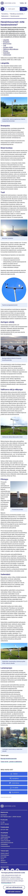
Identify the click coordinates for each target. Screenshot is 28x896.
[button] (14, 774)
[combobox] (13, 9)
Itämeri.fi (3, 860)
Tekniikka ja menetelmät (16, 14)
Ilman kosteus (7, 43)
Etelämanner (4, 862)
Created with (5, 797)
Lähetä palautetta (5, 837)
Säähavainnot (4, 16)
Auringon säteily (8, 47)
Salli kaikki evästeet (14, 891)
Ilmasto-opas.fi (5, 853)
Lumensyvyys (7, 55)
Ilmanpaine (6, 42)
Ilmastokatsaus (5, 855)
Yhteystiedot (4, 835)
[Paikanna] (2, 9)
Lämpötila (6, 40)
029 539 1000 (4, 829)
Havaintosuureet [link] (14, 16)
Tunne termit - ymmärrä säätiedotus (11, 761)
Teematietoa (4, 14)
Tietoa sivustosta (5, 841)
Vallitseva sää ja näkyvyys (10, 49)
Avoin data (3, 857)
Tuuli (4, 45)
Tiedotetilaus (4, 844)
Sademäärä (6, 53)
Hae (23, 9)
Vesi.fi (2, 859)
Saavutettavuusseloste (7, 842)
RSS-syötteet (4, 839)
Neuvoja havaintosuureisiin (9, 758)
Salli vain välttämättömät (14, 887)
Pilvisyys (5, 51)
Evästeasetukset (5, 846)
